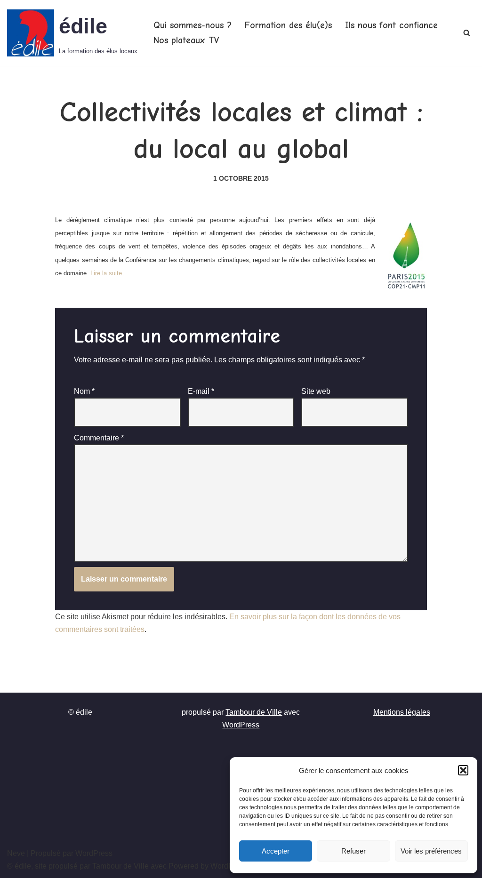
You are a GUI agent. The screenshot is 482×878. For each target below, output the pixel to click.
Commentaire (99, 438)
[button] (463, 770)
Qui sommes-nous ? (192, 25)
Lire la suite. (107, 273)
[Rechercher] (466, 32)
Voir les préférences (431, 851)
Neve (16, 853)
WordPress (240, 725)
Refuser (353, 851)
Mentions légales (401, 712)
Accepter (275, 851)
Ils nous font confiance (391, 25)
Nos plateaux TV (186, 40)
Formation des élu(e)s (288, 25)
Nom (84, 391)
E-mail (201, 391)
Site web (315, 391)
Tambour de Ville (253, 712)
